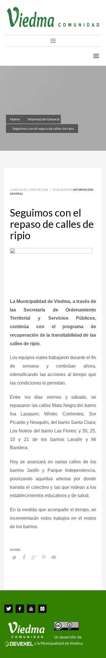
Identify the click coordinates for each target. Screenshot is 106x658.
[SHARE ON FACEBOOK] (24, 557)
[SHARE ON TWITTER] (14, 557)
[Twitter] (8, 608)
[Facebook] (20, 608)
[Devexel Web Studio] (18, 644)
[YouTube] (31, 608)
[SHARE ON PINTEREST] (44, 557)
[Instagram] (42, 608)
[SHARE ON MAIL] (53, 557)
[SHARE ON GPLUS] (34, 557)
